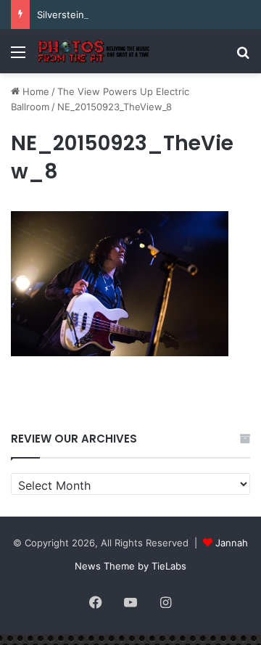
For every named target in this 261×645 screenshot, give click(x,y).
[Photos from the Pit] (94, 51)
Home (34, 91)
